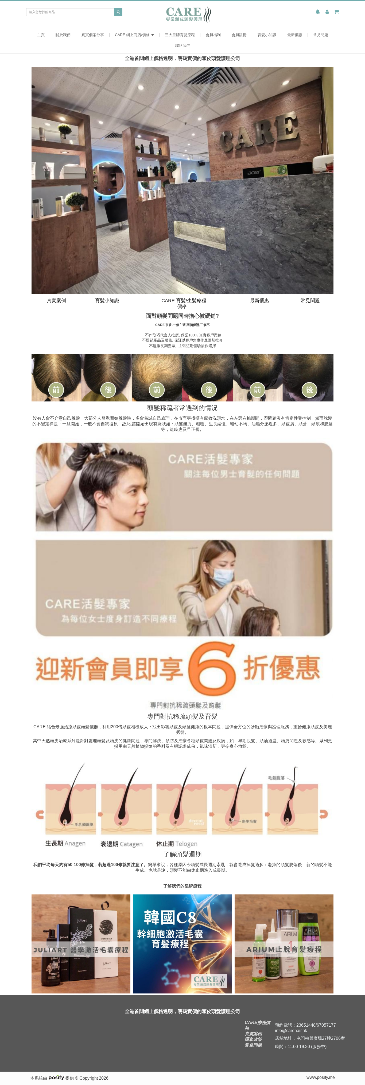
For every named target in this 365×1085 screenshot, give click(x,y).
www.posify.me (320, 1077)
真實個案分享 (92, 35)
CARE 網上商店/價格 (133, 35)
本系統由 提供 (52, 1078)
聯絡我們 (182, 45)
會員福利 (213, 35)
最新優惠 (294, 35)
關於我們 (63, 35)
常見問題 (320, 35)
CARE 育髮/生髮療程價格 (183, 303)
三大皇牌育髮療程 (180, 35)
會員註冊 (239, 35)
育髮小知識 (267, 35)
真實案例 (55, 300)
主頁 (41, 35)
